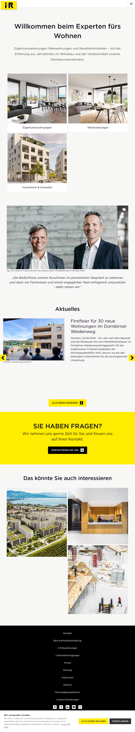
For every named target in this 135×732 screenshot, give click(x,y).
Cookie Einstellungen (67, 699)
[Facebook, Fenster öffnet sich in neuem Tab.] (61, 707)
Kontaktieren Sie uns (64, 450)
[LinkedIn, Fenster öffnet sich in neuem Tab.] (67, 707)
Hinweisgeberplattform (67, 692)
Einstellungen (120, 721)
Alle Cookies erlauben (93, 721)
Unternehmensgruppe (67, 655)
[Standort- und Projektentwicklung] (37, 522)
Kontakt (67, 633)
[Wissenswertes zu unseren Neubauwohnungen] (98, 579)
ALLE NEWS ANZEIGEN (65, 403)
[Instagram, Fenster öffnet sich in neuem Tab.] (55, 707)
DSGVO (67, 685)
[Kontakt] (98, 516)
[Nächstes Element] (132, 356)
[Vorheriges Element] (3, 356)
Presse (67, 662)
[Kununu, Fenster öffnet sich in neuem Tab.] (80, 707)
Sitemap (67, 670)
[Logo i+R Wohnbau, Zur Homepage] (9, 5)
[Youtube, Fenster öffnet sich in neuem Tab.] (74, 707)
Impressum (68, 677)
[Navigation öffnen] (131, 4)
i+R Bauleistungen (67, 648)
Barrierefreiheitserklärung (67, 640)
